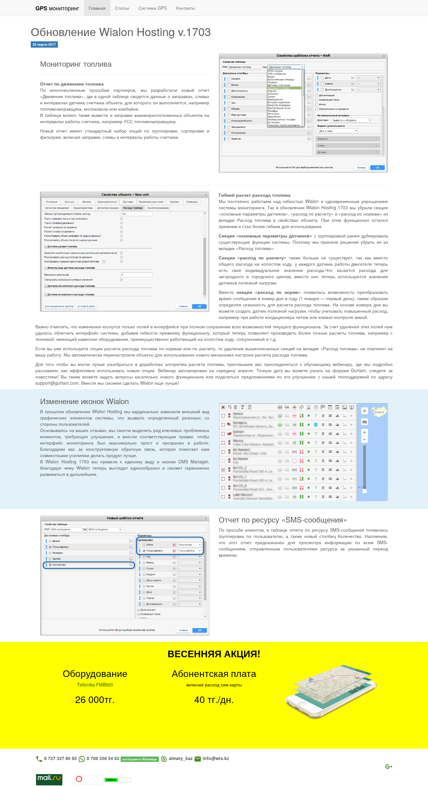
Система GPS (152, 8)
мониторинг (57, 8)
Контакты (185, 8)
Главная (97, 8)
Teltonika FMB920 (95, 684)
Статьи (122, 8)
